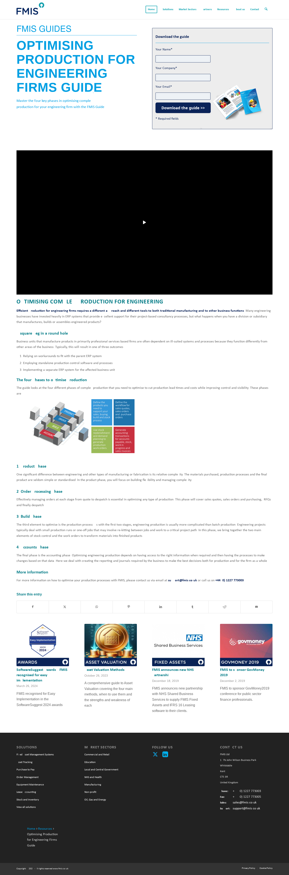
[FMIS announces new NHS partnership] (178, 645)
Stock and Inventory (28, 799)
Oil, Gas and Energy (95, 799)
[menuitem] (151, 9)
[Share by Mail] (256, 607)
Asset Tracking (24, 762)
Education (90, 762)
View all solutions (26, 807)
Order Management (28, 777)
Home (31, 829)
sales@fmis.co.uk (244, 802)
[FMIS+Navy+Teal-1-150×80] (30, 9)
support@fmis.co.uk (246, 808)
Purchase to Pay (25, 769)
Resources (45, 829)
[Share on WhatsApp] (97, 607)
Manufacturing (92, 784)
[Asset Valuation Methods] (110, 645)
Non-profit (90, 792)
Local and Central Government (101, 769)
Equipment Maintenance (30, 784)
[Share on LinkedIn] (160, 607)
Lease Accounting (26, 792)
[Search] (267, 9)
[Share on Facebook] (33, 607)
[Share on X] (65, 607)
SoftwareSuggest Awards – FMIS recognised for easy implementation (42, 675)
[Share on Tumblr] (192, 607)
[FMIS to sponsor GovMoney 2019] (246, 645)
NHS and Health (93, 777)
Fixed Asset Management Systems (35, 754)
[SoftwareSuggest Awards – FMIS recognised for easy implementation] (43, 645)
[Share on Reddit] (224, 607)
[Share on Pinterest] (128, 607)
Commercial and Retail (96, 754)
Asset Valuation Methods (104, 670)
